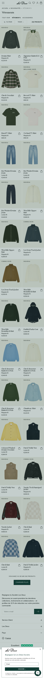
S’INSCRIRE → (22, 669)
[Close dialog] (40, 649)
